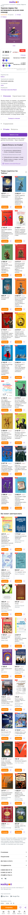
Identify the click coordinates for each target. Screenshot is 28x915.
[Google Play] (14, 896)
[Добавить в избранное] (20, 907)
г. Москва (23, 55)
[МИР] (2, 903)
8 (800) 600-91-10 (6, 870)
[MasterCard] (11, 903)
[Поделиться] (25, 907)
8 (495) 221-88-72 (6, 872)
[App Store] (5, 896)
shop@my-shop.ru (6, 875)
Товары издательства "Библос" (9, 172)
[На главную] (14, 3)
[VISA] (7, 903)
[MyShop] (6, 885)
